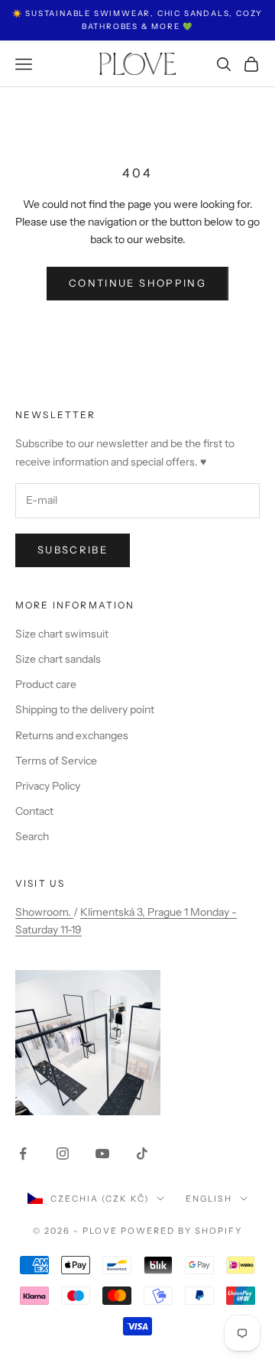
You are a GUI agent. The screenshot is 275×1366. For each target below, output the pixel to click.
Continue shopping (137, 283)
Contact (34, 811)
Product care (45, 684)
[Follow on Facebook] (23, 1153)
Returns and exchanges (71, 735)
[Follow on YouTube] (102, 1153)
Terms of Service (56, 760)
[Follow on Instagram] (62, 1153)
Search (32, 836)
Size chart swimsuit (61, 634)
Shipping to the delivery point (84, 709)
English (209, 1198)
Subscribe (72, 549)
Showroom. (44, 912)
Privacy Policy (47, 786)
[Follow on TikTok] (142, 1153)
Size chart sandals (58, 659)
